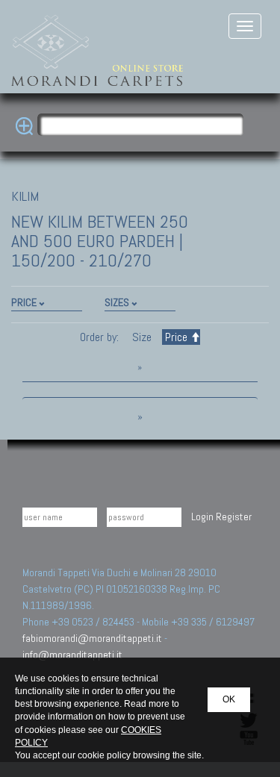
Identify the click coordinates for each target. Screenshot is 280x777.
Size (142, 337)
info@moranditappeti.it (72, 654)
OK (229, 699)
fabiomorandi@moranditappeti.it (92, 638)
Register (234, 516)
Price (176, 337)
